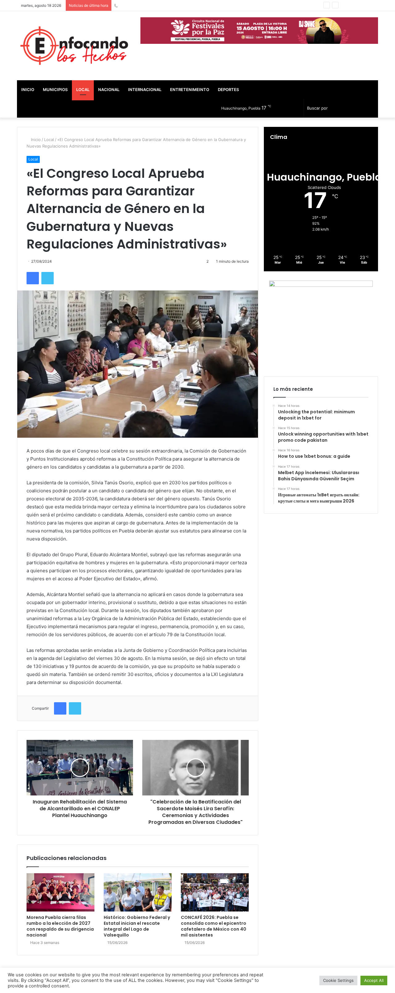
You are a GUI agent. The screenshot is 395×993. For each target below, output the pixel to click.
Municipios (55, 89)
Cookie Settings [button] (338, 980)
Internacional (144, 89)
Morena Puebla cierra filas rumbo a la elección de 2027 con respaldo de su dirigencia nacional (60, 926)
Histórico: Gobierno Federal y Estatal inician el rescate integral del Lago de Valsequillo (137, 926)
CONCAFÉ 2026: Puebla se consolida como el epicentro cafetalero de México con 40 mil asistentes (213, 926)
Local (82, 89)
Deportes (228, 89)
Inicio (27, 89)
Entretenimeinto (189, 89)
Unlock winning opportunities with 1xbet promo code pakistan (174, 5)
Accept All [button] (374, 980)
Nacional (108, 89)
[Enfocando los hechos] (74, 45)
